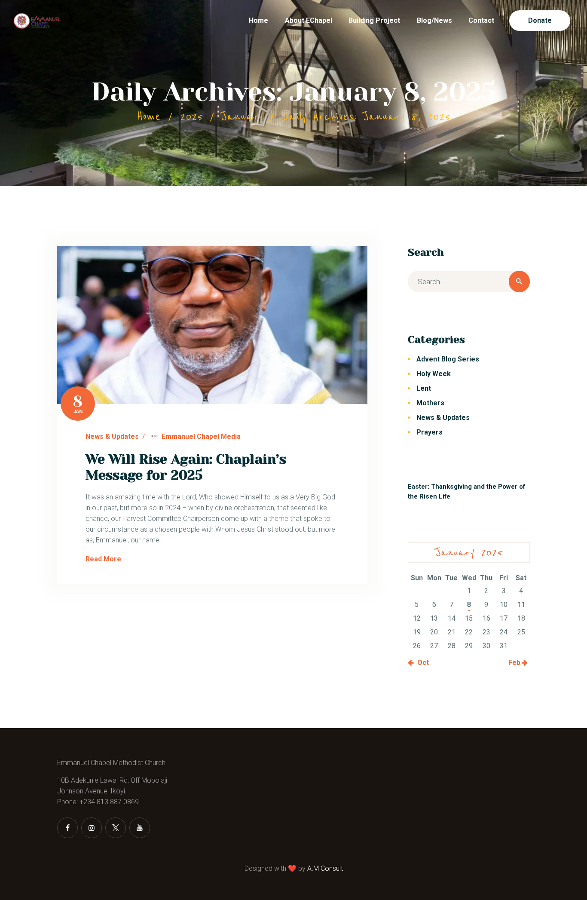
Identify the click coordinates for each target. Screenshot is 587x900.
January (242, 116)
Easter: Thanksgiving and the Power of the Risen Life (466, 491)
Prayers (429, 432)
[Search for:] (469, 282)
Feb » (517, 662)
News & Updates (112, 436)
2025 (191, 116)
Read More (103, 559)
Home (149, 116)
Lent (423, 388)
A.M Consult (325, 868)
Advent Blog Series (447, 359)
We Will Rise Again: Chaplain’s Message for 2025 (186, 467)
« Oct (420, 662)
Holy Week (433, 374)
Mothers (430, 403)
